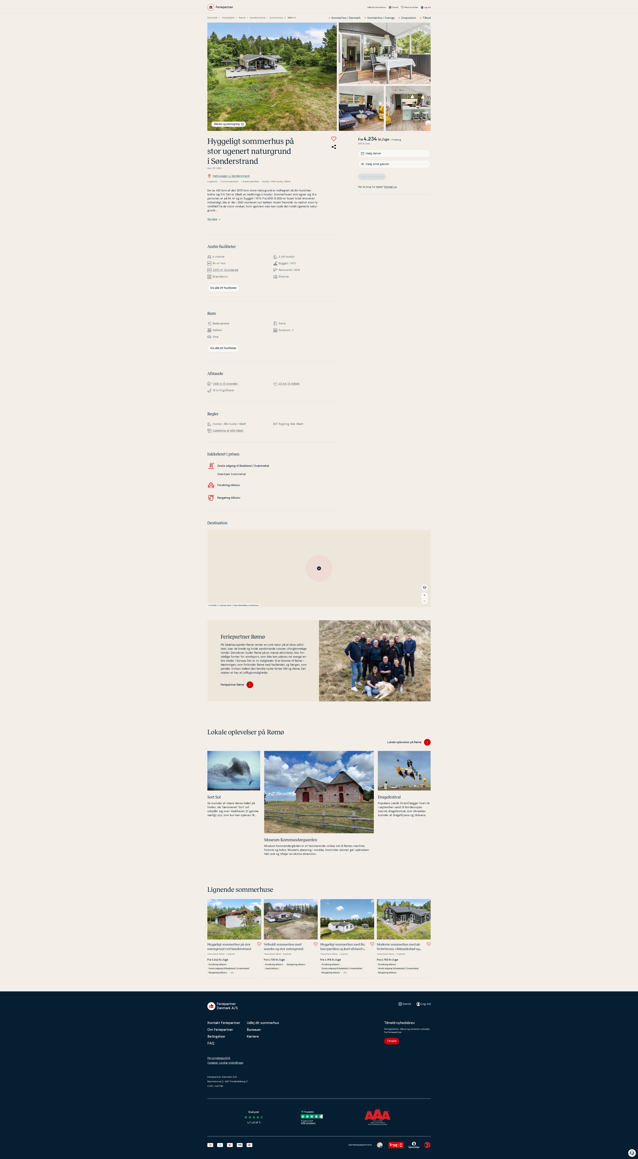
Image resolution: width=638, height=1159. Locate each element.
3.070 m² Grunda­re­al (225, 270)
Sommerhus (276, 18)
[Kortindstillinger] (424, 587)
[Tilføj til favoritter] (333, 139)
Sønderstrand (257, 18)
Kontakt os (390, 187)
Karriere (253, 1036)
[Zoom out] (424, 601)
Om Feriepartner (220, 1029)
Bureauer (254, 1029)
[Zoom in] (424, 595)
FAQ (210, 1043)
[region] (319, 568)
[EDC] (379, 1145)
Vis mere (212, 219)
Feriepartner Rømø (232, 684)
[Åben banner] (632, 1153)
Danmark (212, 18)
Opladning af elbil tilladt (228, 430)
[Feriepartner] (220, 7)
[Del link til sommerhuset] (333, 146)
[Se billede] (272, 77)
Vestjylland (228, 18)
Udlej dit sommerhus (376, 7)
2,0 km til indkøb (289, 383)
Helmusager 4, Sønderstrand (231, 176)
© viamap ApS (224, 605)
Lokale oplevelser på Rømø (404, 742)
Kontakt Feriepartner (223, 1023)
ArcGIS (213, 605)
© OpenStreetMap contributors (245, 605)
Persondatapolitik (218, 1058)
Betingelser (216, 1036)
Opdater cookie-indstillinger (225, 1063)
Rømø (242, 18)
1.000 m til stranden (225, 383)
